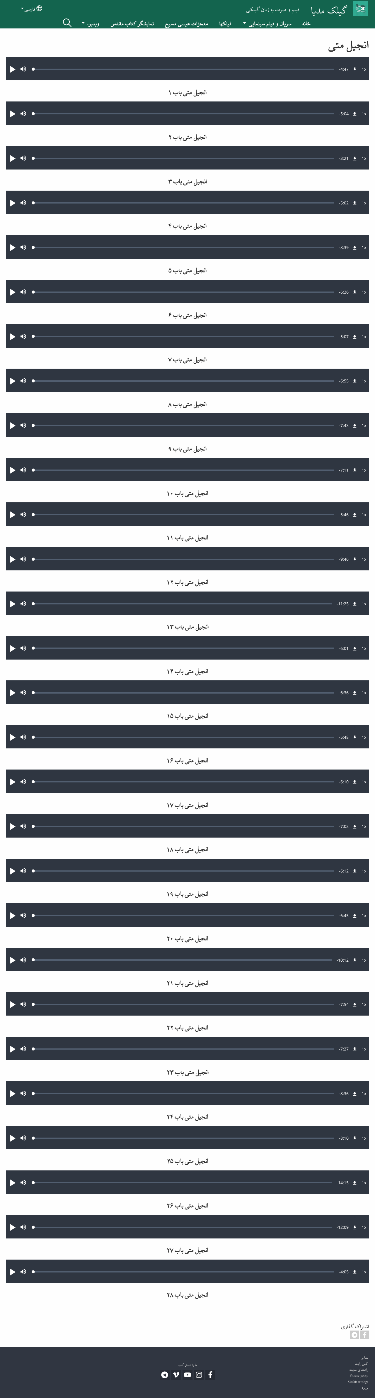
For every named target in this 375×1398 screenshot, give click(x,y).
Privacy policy (359, 1374)
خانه (307, 22)
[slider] (183, 69)
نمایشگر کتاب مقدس (132, 22)
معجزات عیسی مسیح (186, 22)
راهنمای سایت (359, 1368)
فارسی (30, 8)
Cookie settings (358, 1381)
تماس (364, 1356)
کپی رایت (361, 1362)
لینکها (225, 22)
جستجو (67, 22)
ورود (365, 1386)
